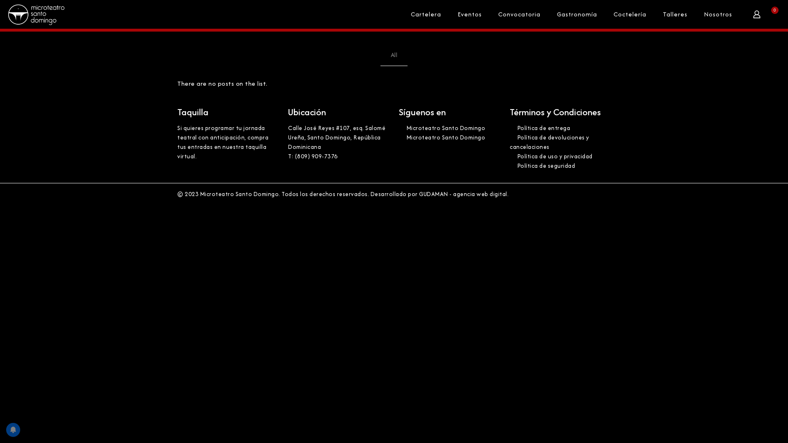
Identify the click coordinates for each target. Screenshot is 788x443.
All (394, 54)
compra (257, 137)
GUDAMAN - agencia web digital (463, 194)
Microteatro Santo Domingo (445, 128)
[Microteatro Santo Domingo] (36, 14)
